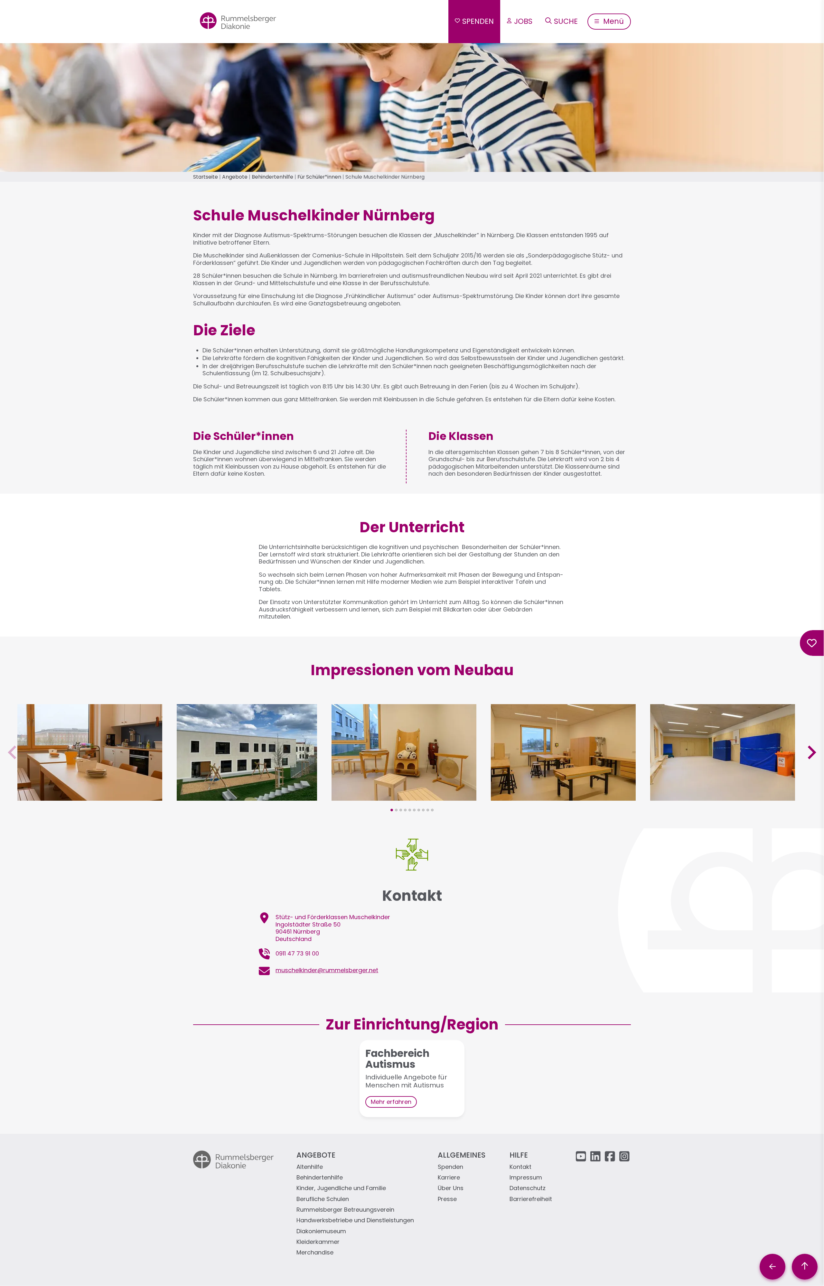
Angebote (235, 177)
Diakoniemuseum (321, 1231)
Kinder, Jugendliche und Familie (341, 1188)
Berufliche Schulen (322, 1199)
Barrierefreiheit (531, 1199)
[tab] (391, 810)
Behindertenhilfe (272, 177)
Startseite (205, 177)
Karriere (449, 1177)
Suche (566, 21)
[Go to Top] (805, 1267)
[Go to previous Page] (772, 1267)
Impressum (526, 1177)
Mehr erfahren (391, 1102)
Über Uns (451, 1188)
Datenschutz (528, 1188)
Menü (612, 21)
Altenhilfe (309, 1167)
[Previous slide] (13, 752)
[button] (89, 797)
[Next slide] (811, 752)
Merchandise (314, 1252)
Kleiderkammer (318, 1242)
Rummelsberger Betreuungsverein (345, 1210)
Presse (447, 1199)
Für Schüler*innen (319, 177)
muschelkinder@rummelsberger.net (327, 970)
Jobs (523, 21)
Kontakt (520, 1167)
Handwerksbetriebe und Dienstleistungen (355, 1220)
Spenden (478, 21)
